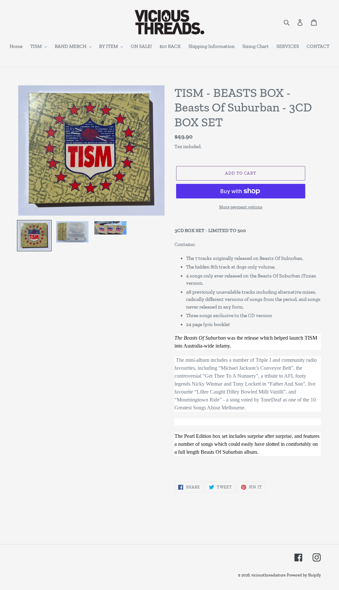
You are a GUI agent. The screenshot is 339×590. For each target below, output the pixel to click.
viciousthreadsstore (268, 575)
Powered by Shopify (304, 575)
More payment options (241, 206)
